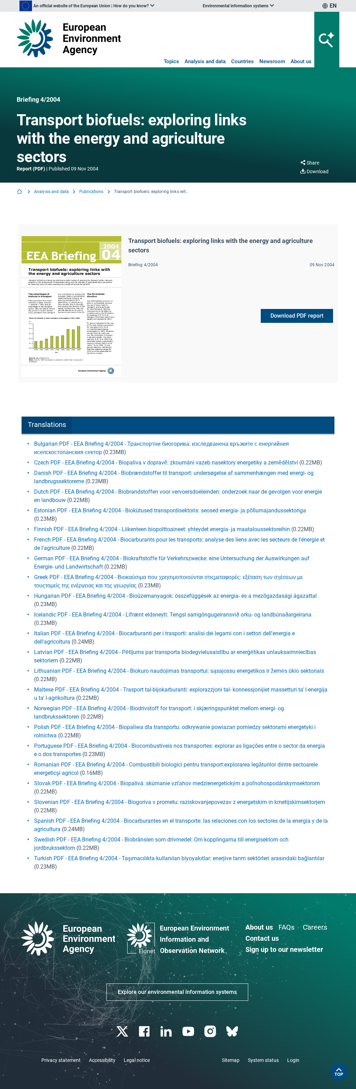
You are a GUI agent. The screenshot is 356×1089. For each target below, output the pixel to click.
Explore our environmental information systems (177, 992)
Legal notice (137, 1060)
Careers (315, 927)
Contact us (262, 938)
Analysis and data (205, 61)
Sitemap (231, 1060)
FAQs (286, 927)
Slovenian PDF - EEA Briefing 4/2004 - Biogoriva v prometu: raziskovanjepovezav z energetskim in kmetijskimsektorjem (179, 802)
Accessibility (102, 1060)
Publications (91, 191)
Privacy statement (61, 1060)
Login (293, 1060)
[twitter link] (123, 1031)
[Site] (69, 38)
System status (263, 1060)
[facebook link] (145, 1031)
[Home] (20, 192)
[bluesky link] (233, 1031)
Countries (242, 61)
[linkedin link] (167, 1031)
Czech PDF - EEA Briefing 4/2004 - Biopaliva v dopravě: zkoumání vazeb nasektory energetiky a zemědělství (166, 462)
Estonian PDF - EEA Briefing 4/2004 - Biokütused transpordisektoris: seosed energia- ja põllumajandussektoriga (170, 510)
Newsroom (272, 61)
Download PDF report (296, 315)
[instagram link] (211, 1031)
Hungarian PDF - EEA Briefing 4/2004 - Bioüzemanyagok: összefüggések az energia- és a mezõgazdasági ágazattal (175, 596)
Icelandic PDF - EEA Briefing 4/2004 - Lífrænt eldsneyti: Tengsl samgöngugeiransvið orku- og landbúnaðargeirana (173, 614)
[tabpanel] (178, 655)
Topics (171, 61)
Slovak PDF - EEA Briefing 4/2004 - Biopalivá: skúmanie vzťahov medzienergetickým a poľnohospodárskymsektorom (177, 783)
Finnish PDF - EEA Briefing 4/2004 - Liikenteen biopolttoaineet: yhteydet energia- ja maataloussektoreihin (162, 529)
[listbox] (87, 6)
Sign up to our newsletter (284, 949)
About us (301, 61)
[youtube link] (189, 1031)
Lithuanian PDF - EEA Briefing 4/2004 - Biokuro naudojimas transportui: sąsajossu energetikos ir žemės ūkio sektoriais (179, 671)
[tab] (47, 425)
